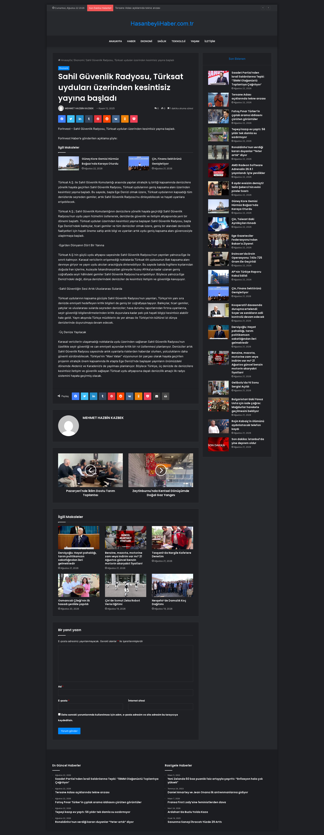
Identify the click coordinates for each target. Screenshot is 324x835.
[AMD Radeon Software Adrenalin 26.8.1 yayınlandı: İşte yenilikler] (218, 170)
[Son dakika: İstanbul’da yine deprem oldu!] (218, 444)
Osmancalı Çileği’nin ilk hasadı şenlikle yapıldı (74, 602)
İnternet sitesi (136, 700)
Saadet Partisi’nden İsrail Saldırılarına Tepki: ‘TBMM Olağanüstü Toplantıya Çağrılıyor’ (248, 78)
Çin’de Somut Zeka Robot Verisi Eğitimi (122, 602)
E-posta (63, 700)
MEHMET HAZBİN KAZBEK (79, 108)
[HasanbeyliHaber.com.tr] (162, 23)
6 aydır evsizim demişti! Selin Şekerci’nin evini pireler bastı (248, 187)
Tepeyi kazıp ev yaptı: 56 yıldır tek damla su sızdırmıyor (248, 133)
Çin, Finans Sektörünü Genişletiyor (246, 290)
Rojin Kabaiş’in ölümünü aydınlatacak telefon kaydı (248, 425)
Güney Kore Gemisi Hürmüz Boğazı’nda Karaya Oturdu (245, 205)
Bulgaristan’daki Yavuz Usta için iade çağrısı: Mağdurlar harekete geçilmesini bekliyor (247, 405)
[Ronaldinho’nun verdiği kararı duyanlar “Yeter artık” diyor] (218, 152)
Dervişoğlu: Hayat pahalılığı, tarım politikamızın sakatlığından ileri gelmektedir (77, 558)
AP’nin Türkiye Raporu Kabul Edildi (246, 274)
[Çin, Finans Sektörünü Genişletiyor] (138, 163)
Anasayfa (115, 41)
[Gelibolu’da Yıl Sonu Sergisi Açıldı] (218, 388)
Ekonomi (146, 41)
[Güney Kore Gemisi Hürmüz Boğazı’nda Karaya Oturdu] (68, 163)
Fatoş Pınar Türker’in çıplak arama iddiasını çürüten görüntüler (151, 7)
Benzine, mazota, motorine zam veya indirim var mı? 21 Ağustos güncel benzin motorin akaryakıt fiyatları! (123, 558)
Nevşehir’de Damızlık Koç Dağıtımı (169, 602)
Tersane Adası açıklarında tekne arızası (249, 96)
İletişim (210, 41)
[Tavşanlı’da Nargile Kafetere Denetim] (172, 537)
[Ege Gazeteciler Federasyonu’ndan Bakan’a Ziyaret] (218, 241)
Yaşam (195, 41)
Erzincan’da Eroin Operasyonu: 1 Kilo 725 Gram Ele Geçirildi (247, 257)
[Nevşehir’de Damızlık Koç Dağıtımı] (172, 585)
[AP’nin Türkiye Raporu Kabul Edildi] (218, 277)
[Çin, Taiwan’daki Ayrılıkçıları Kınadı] (218, 224)
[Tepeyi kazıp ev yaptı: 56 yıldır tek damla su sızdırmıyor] (218, 134)
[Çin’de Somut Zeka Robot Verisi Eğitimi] (125, 585)
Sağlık (162, 41)
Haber (131, 41)
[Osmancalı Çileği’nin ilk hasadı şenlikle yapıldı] (78, 585)
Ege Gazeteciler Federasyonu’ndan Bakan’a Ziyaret (244, 240)
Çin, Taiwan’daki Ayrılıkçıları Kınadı (244, 221)
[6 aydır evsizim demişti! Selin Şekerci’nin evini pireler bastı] (218, 188)
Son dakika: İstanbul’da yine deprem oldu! (248, 441)
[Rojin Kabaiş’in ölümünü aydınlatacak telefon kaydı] (218, 426)
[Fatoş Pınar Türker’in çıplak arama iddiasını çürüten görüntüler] (218, 116)
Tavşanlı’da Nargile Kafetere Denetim (171, 554)
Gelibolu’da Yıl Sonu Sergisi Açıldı (245, 384)
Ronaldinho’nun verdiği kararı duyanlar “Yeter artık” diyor (247, 151)
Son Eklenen (237, 58)
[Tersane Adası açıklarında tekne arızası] (218, 100)
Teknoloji (178, 41)
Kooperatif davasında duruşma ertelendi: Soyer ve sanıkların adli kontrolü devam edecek (248, 311)
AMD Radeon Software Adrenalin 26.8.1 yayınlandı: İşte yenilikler (248, 169)
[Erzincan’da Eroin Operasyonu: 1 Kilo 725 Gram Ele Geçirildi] (218, 259)
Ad (60, 686)
